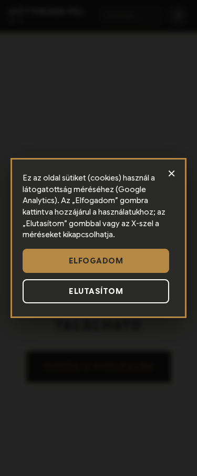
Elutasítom (96, 291)
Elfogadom (96, 261)
